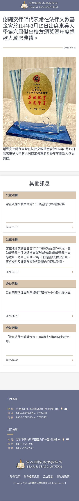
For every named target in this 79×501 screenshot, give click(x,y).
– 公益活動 (47, 476)
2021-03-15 (12, 272)
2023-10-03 (12, 360)
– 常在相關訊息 (30, 476)
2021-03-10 (12, 227)
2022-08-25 (12, 316)
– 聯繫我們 (14, 476)
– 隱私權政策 (62, 476)
